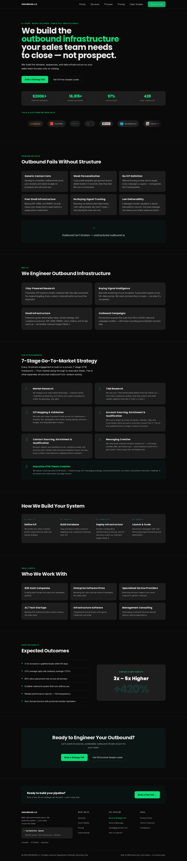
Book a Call (157, 4)
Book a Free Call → (147, 795)
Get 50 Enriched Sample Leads (108, 757)
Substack (44, 842)
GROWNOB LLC (29, 4)
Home (82, 4)
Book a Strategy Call (35, 79)
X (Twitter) (35, 842)
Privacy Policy (146, 818)
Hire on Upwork (115, 833)
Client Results (84, 833)
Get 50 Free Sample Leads (66, 79)
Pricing (121, 4)
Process (108, 4)
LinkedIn (24, 842)
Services (94, 4)
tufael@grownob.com (118, 828)
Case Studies (136, 4)
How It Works (83, 823)
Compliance (145, 828)
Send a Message (116, 823)
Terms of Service (147, 823)
